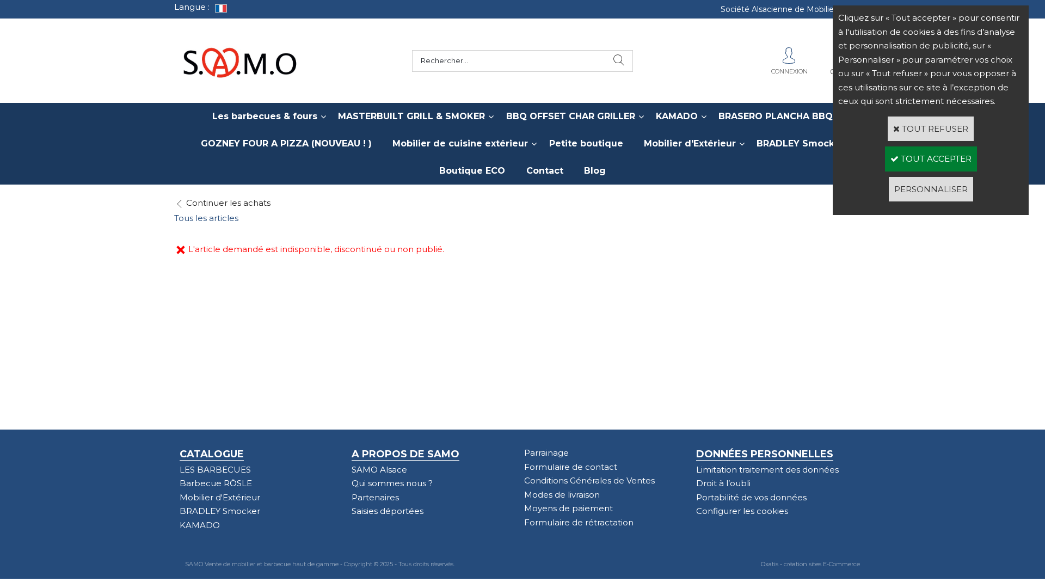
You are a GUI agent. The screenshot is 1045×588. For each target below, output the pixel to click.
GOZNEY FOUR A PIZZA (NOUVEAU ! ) (286, 143)
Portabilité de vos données (751, 497)
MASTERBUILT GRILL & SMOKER (411, 116)
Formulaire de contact (570, 467)
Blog (595, 171)
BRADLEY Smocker (800, 143)
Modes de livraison (562, 494)
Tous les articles (206, 218)
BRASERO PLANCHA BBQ (775, 116)
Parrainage (546, 453)
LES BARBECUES (215, 469)
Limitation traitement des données (767, 469)
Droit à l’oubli (723, 483)
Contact (544, 171)
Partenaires (375, 497)
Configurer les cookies (742, 511)
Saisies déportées (387, 511)
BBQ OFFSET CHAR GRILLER (570, 116)
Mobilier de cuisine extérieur (460, 143)
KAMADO (677, 116)
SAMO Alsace (379, 469)
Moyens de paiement (568, 508)
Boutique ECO (472, 171)
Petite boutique (586, 143)
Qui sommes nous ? (392, 483)
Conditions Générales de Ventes (589, 480)
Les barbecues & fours (264, 116)
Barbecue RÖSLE (216, 483)
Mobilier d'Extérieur (690, 143)
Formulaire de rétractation (579, 522)
